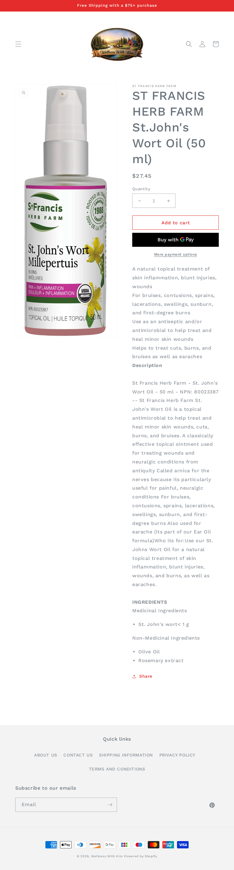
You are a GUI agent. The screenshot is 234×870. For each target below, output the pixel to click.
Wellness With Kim (107, 856)
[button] (18, 44)
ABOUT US (45, 755)
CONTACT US (78, 755)
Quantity (141, 189)
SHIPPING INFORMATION (126, 755)
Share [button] (145, 676)
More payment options (175, 254)
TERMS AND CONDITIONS (117, 769)
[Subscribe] (110, 805)
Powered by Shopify (140, 856)
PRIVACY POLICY (177, 755)
